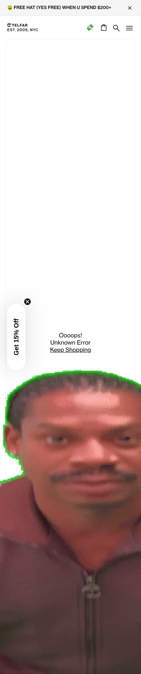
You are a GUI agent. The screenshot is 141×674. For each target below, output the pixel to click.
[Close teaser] (27, 301)
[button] (16, 337)
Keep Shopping (70, 349)
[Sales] (89, 27)
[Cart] (103, 27)
